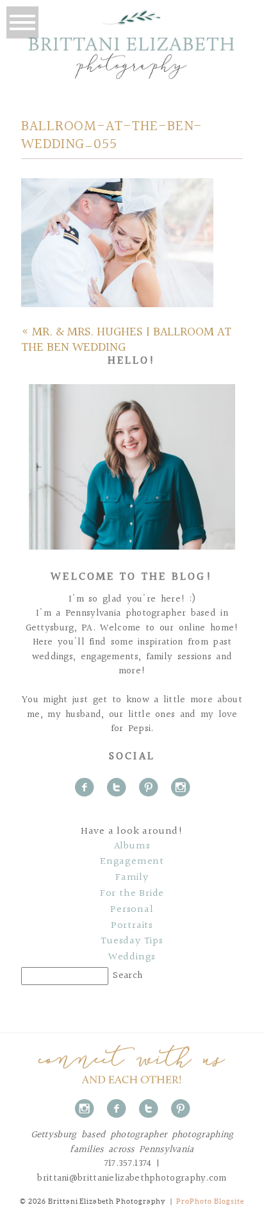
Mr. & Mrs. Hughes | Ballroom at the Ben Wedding (126, 340)
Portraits (132, 926)
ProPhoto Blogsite (210, 1201)
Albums (132, 846)
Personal (131, 910)
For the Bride (132, 894)
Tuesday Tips (132, 941)
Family (132, 878)
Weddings (132, 957)
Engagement (132, 862)
